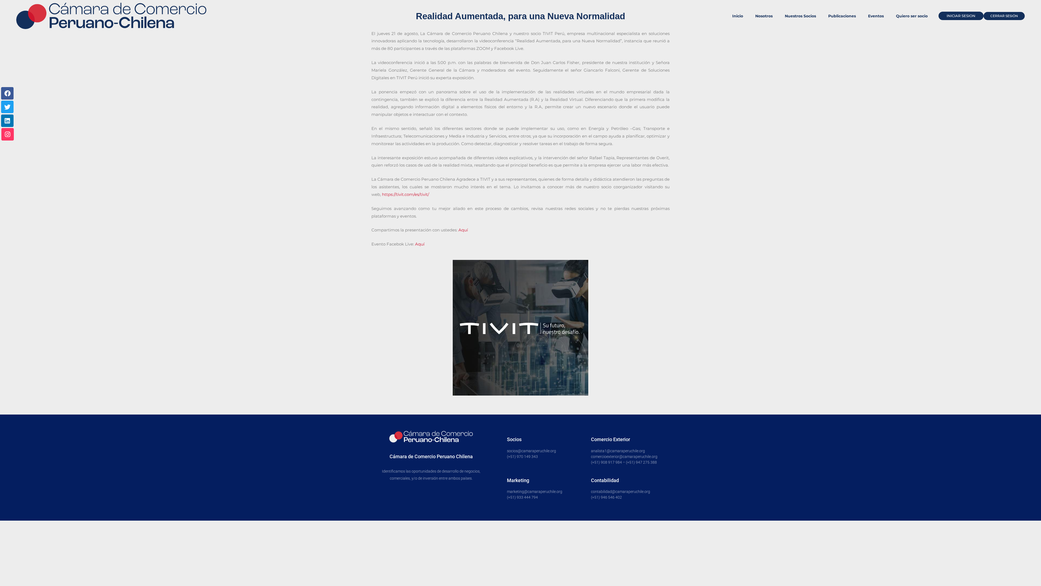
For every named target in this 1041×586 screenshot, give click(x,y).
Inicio (737, 16)
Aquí (463, 230)
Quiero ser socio (912, 16)
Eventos (876, 16)
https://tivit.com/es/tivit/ (405, 194)
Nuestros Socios (800, 16)
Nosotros (764, 16)
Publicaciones (842, 16)
